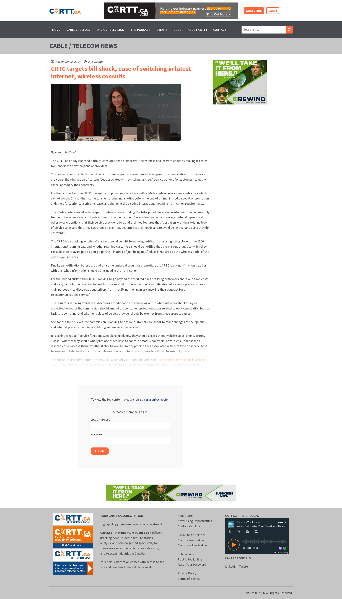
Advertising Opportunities (195, 521)
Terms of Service (189, 579)
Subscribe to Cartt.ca (192, 535)
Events (162, 30)
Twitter (244, 566)
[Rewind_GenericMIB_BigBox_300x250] (240, 82)
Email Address (100, 419)
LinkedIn (231, 566)
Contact (219, 30)
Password (98, 434)
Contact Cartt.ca (189, 526)
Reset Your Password (192, 564)
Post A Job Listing (190, 559)
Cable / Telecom (78, 30)
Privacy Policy (187, 573)
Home (56, 30)
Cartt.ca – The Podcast (193, 545)
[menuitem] (56, 29)
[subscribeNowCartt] (73, 519)
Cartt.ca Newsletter (191, 540)
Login (272, 11)
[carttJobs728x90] (171, 10)
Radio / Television (110, 30)
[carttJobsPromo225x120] (73, 537)
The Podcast (140, 30)
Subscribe (254, 11)
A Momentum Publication (133, 533)
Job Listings (186, 554)
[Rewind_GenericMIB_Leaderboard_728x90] (171, 492)
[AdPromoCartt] (73, 568)
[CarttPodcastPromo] (73, 555)
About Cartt (198, 30)
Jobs (177, 30)
